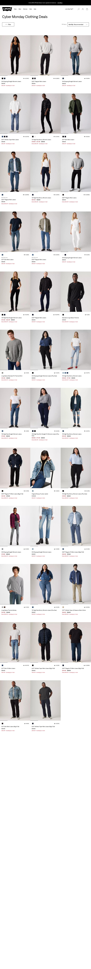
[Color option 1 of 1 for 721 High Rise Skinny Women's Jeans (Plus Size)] (63, 491)
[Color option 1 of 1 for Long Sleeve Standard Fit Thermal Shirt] (2, 373)
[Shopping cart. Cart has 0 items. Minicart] (87, 9)
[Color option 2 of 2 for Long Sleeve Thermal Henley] (5, 607)
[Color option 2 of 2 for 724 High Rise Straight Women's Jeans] (5, 315)
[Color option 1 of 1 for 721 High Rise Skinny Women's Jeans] (33, 195)
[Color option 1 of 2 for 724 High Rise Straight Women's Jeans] (2, 315)
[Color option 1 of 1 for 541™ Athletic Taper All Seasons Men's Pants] (63, 607)
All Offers (59, 2)
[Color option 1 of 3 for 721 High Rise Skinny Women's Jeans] (63, 373)
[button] (83, 9)
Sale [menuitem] (35, 9)
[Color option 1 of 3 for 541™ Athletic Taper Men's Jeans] (2, 137)
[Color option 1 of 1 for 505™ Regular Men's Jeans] (2, 195)
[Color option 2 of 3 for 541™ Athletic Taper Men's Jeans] (5, 137)
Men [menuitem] (20, 9)
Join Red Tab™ (69, 9)
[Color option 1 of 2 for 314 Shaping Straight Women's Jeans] (2, 78)
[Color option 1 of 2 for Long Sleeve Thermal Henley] (2, 607)
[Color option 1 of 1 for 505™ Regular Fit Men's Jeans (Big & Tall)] (2, 491)
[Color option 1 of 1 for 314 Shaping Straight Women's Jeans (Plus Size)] (33, 373)
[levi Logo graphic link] (7, 9)
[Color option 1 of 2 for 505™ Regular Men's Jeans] (33, 78)
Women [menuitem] (25, 9)
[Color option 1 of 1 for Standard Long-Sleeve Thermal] (63, 315)
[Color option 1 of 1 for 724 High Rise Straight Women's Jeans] (2, 431)
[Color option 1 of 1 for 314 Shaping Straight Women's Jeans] (63, 78)
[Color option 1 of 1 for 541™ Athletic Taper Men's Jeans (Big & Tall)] (33, 665)
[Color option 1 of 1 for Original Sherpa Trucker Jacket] (33, 491)
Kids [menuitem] (31, 9)
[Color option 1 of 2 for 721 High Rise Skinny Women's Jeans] (33, 137)
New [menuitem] (15, 9)
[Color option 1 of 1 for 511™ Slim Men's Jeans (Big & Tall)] (2, 723)
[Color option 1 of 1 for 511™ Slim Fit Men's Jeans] (2, 665)
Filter (9, 24)
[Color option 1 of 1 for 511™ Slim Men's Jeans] (2, 255)
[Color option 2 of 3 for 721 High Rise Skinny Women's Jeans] (65, 373)
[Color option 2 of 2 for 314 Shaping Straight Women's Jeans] (5, 78)
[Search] (78, 9)
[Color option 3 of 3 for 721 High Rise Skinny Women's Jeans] (67, 373)
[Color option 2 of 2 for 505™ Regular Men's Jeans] (35, 78)
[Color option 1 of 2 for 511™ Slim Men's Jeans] (63, 137)
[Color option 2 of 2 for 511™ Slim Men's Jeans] (65, 137)
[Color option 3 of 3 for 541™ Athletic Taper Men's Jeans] (7, 137)
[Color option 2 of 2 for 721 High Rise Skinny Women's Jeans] (35, 137)
